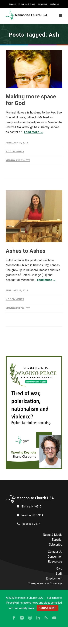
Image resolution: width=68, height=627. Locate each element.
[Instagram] (30, 618)
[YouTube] (54, 618)
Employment (54, 578)
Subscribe (55, 544)
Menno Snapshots (18, 160)
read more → (33, 132)
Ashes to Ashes (25, 251)
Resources (55, 561)
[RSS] (46, 618)
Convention (42, 4)
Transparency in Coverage (45, 583)
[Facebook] (14, 618)
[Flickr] (22, 618)
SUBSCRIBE (47, 608)
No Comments (15, 151)
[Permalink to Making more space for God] (34, 69)
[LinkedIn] (38, 618)
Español (12, 4)
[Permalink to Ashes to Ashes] (34, 216)
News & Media (52, 535)
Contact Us (54, 4)
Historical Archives (27, 4)
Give (59, 568)
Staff (59, 573)
